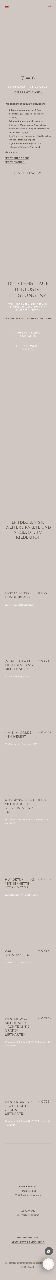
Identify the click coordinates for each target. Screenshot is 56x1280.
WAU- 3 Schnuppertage (19, 953)
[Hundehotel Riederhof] (28, 6)
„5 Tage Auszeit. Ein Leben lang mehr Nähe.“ (19, 665)
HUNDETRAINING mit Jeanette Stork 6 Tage (19, 883)
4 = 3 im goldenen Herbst (19, 734)
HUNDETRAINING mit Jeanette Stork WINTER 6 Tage (19, 806)
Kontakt (31, 1267)
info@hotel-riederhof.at (28, 1215)
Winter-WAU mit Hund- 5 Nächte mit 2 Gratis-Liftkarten (17, 1026)
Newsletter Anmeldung (28, 1242)
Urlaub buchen (28, 1237)
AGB (23, 1267)
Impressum (30, 1263)
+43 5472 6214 (28, 1211)
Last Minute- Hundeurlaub (17, 595)
